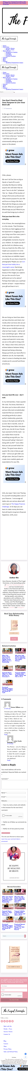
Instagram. (20, 607)
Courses (5, 57)
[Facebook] (2, 1021)
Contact (5, 61)
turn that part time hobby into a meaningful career (13, 264)
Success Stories (10, 48)
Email (3, 797)
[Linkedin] (7, 1021)
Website (4, 801)
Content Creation (11, 56)
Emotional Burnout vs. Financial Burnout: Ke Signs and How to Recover (19, 927)
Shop (4, 58)
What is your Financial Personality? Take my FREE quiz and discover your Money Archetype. (14, 3)
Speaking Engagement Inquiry (14, 62)
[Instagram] (10, 1021)
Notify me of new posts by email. (13, 829)
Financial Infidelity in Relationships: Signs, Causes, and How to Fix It (20, 674)
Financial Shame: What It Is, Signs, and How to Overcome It (7, 674)
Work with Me (8, 1026)
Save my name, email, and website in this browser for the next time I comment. (13, 807)
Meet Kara (6, 47)
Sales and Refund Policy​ (11, 1051)
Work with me (7, 51)
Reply (6, 734)
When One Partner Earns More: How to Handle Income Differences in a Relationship (6, 659)
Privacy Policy (7, 1049)
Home (4, 45)
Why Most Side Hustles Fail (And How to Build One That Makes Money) (20, 658)
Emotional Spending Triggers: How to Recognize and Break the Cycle (7, 690)
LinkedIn (11, 607)
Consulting (9, 55)
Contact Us (7, 1034)
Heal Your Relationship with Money (13, 586)
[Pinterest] (12, 1021)
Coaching (8, 53)
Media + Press (10, 49)
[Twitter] (4, 1021)
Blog (4, 60)
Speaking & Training (11, 52)
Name (3, 793)
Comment (5, 779)
